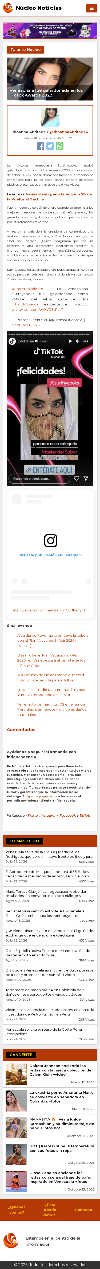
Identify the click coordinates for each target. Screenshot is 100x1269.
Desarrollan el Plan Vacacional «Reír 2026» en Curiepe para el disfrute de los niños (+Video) (51, 660)
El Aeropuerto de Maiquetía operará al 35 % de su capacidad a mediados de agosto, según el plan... (48, 873)
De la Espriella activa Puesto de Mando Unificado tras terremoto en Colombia (48, 952)
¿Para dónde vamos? (50, 1209)
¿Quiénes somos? (17, 1209)
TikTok (84, 815)
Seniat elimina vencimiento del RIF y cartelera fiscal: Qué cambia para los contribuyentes (45, 913)
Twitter (33, 815)
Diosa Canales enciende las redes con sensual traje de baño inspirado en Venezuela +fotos (60, 1177)
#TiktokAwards (25, 304)
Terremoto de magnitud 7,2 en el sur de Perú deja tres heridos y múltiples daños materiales (51, 709)
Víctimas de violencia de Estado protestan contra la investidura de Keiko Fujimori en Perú (50, 1012)
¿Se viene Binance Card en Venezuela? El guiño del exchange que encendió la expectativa (50, 933)
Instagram (49, 815)
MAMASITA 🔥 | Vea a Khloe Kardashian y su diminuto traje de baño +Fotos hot (62, 1123)
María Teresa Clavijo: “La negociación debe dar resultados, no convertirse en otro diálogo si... (46, 893)
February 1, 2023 (26, 325)
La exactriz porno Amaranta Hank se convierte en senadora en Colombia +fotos (61, 1097)
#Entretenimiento (27, 289)
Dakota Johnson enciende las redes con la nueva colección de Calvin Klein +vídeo (60, 1070)
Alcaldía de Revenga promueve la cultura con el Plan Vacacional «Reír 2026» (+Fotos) (53, 640)
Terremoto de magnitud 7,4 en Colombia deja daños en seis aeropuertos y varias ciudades (45, 992)
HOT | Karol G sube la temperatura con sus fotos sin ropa (62, 1148)
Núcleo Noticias (39, 8)
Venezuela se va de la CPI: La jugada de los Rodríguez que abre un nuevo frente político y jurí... (50, 854)
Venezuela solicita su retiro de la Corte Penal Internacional (44, 1031)
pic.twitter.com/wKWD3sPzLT (37, 309)
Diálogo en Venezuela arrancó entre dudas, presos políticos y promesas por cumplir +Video (49, 972)
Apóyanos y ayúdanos (39, 796)
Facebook (67, 815)
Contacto (83, 1209)
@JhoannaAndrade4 (68, 132)
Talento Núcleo (25, 49)
